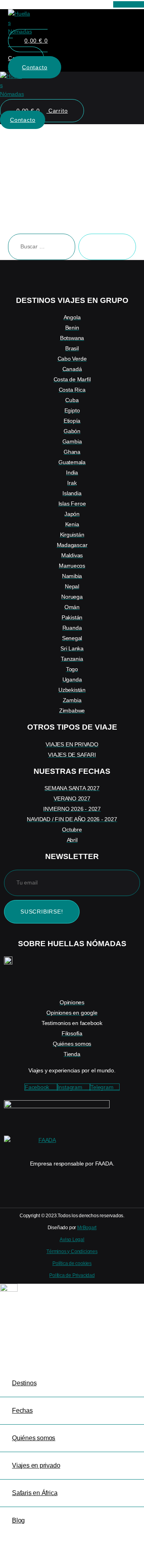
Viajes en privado (36, 1465)
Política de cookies (72, 1263)
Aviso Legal (72, 1239)
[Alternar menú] (72, 102)
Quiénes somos (33, 1438)
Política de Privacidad (71, 1275)
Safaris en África (34, 1493)
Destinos (24, 1383)
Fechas (22, 1410)
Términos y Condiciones (71, 1251)
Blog (18, 1520)
